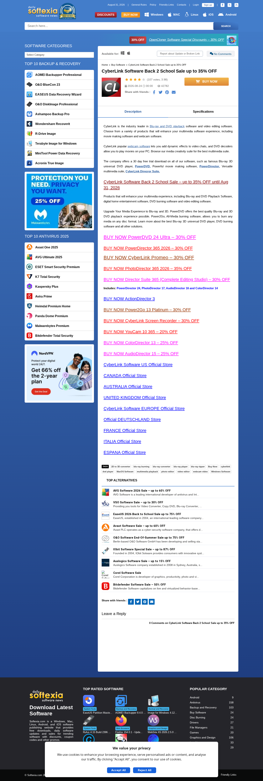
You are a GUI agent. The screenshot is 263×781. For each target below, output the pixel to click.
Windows (157, 14)
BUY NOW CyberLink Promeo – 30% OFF (149, 257)
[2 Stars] (131, 79)
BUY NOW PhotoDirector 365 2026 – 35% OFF (148, 268)
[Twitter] (229, 5)
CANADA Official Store (125, 375)
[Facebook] (222, 5)
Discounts (105, 14)
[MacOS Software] (128, 53)
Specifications (203, 111)
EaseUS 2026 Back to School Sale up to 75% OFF (147, 514)
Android (230, 14)
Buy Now (131, 14)
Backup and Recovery (203, 707)
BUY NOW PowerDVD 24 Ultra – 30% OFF (150, 237)
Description (133, 111)
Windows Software (220, 471)
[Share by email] (174, 93)
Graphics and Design (202, 737)
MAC (176, 14)
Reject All (144, 770)
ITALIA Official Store (122, 441)
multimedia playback (147, 471)
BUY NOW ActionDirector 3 (129, 298)
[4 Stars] (139, 79)
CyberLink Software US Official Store (138, 364)
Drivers (194, 722)
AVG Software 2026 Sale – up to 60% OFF (142, 490)
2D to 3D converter (120, 466)
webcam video (200, 471)
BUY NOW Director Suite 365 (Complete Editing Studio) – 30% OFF (167, 279)
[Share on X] (160, 93)
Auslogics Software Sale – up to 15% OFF (142, 561)
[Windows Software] (123, 53)
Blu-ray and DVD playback (167, 126)
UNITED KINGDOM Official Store (135, 397)
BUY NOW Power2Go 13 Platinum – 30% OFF (147, 309)
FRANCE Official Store (125, 430)
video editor (184, 471)
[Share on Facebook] (154, 93)
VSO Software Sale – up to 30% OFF (138, 502)
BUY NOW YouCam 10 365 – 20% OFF (141, 331)
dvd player (108, 471)
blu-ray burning (141, 466)
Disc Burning (197, 717)
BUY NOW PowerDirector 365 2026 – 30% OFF (148, 248)
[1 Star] (127, 79)
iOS (211, 14)
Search (226, 26)
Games (194, 732)
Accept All (118, 770)
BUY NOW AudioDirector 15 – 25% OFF (141, 353)
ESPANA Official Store (125, 452)
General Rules (139, 4)
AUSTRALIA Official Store (128, 386)
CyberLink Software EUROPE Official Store (144, 408)
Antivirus (195, 702)
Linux (194, 14)
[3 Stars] (135, 79)
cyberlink (225, 466)
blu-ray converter (161, 466)
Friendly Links (166, 4)
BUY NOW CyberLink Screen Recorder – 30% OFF (151, 320)
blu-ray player (181, 466)
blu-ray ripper (198, 466)
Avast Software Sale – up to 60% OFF (139, 526)
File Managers (198, 727)
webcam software (139, 146)
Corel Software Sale (127, 573)
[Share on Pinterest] (167, 93)
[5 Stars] (144, 79)
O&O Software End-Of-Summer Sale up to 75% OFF (148, 537)
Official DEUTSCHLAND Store (132, 419)
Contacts (181, 4)
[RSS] (236, 5)
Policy (153, 4)
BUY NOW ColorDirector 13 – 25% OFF (141, 342)
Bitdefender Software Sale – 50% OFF (139, 584)
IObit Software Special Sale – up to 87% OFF (144, 549)
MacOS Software (125, 471)
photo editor (167, 471)
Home (105, 65)
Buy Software (118, 65)
